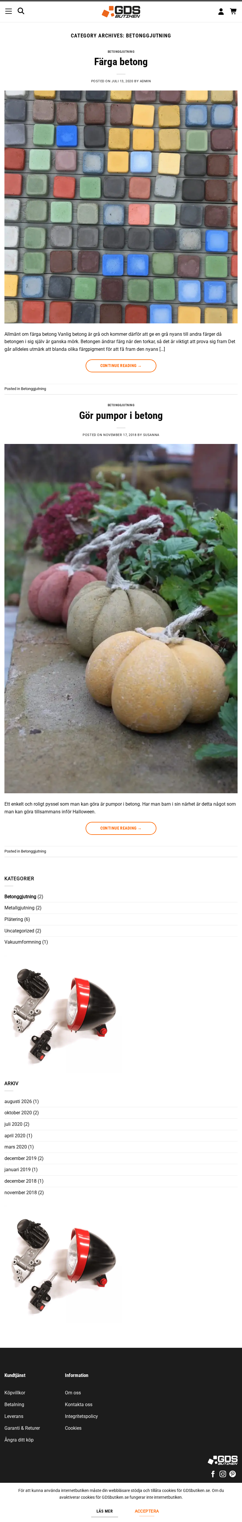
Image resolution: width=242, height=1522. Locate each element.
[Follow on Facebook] (213, 1474)
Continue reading (121, 365)
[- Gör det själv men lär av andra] (121, 12)
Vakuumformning (22, 942)
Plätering (13, 919)
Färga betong (121, 62)
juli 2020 (13, 1124)
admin (145, 81)
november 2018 (20, 1192)
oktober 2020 (18, 1112)
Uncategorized (19, 931)
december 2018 (20, 1181)
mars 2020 (15, 1147)
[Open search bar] (21, 11)
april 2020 (14, 1135)
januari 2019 (17, 1169)
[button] (8, 11)
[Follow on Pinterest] (232, 1474)
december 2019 (20, 1158)
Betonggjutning (121, 52)
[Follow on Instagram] (223, 1474)
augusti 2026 (18, 1101)
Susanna (151, 435)
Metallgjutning (19, 908)
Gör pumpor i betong (121, 415)
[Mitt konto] (221, 11)
